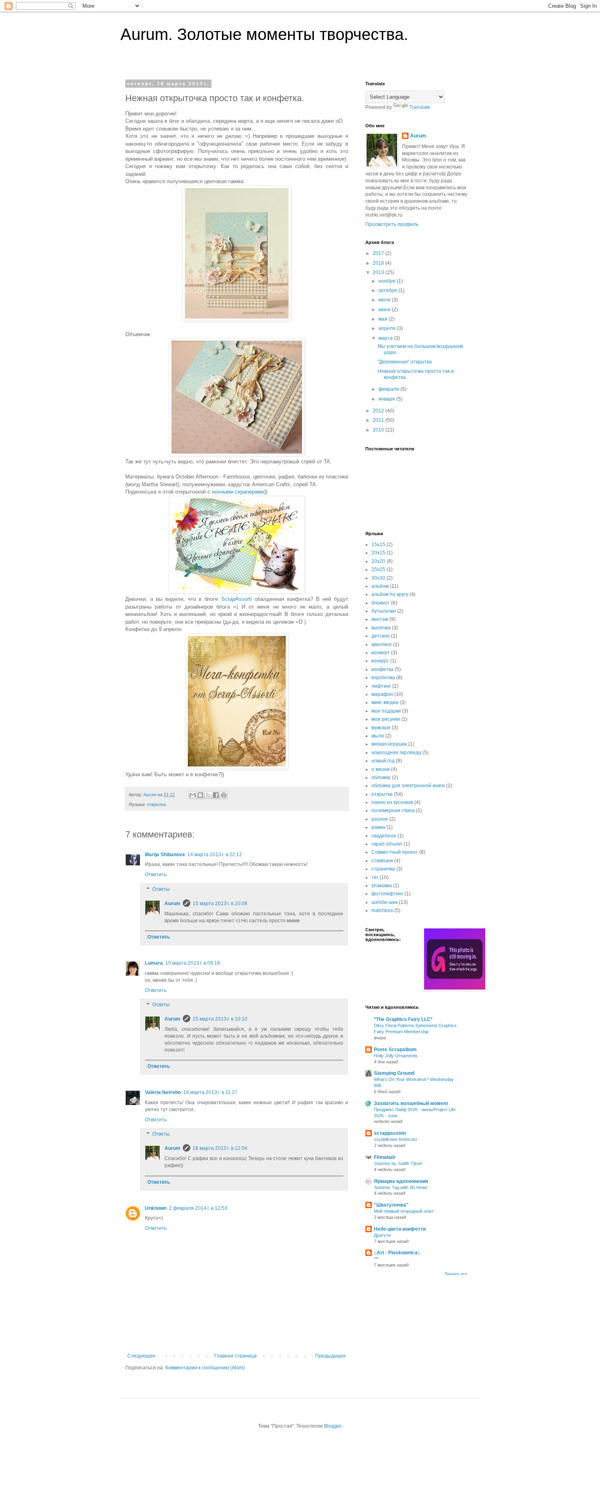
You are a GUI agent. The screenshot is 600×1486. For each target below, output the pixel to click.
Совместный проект (394, 852)
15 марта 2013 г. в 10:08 (220, 903)
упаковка (381, 885)
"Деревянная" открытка (405, 362)
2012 (379, 411)
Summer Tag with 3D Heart (400, 1187)
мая (383, 319)
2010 (379, 430)
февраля (389, 389)
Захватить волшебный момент (411, 1103)
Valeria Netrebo (163, 1092)
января (387, 399)
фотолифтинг (387, 894)
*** (376, 1258)
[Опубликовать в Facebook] (216, 795)
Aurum (172, 903)
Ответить (156, 874)
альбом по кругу (389, 594)
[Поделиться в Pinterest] (224, 795)
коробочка (383, 677)
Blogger (332, 1426)
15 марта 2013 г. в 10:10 (220, 1019)
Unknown (156, 1208)
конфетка (382, 669)
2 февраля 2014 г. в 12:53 (198, 1208)
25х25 (378, 569)
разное (379, 819)
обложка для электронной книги (408, 785)
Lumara (154, 963)
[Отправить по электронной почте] (193, 795)
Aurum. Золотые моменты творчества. (264, 34)
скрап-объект (386, 844)
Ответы (161, 889)
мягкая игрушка (389, 744)
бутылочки (383, 611)
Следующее (141, 1356)
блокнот (380, 603)
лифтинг (381, 686)
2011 (379, 420)
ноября (387, 281)
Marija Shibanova (165, 854)
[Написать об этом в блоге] (200, 795)
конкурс (380, 661)
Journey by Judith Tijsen (398, 1163)
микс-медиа (384, 702)
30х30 (378, 578)
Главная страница (235, 1356)
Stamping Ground (394, 1073)
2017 (379, 253)
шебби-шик (384, 902)
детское (380, 636)
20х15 (378, 553)
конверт (380, 653)
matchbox (382, 910)
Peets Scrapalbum (395, 1049)
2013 (379, 272)
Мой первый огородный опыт (404, 1211)
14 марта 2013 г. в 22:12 (214, 854)
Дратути (382, 1235)
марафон (382, 694)
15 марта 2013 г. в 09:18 (192, 963)
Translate (419, 107)
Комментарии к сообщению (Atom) (205, 1368)
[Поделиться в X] (208, 795)
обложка (381, 777)
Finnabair (385, 1157)
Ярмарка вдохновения (401, 1181)
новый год (383, 761)
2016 (379, 263)
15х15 (378, 544)
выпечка (381, 628)
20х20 (378, 561)
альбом (380, 586)
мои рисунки (385, 719)
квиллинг (381, 644)
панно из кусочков (392, 802)
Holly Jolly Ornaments (396, 1055)
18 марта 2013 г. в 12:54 (220, 1148)
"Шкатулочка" (391, 1205)
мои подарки (386, 711)
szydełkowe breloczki (395, 1139)
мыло (377, 736)
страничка (383, 869)
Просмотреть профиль (391, 224)
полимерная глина (393, 810)
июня (385, 309)
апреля (387, 328)
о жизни (380, 769)
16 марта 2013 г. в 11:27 (210, 1092)
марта (386, 338)
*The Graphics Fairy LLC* (403, 1019)
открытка (156, 804)
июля (385, 300)
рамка (378, 827)
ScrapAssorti (236, 599)
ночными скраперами (238, 492)
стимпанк (382, 861)
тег (374, 877)
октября (388, 290)
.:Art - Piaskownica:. (397, 1253)
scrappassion (390, 1133)
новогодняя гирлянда (396, 752)
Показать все (455, 1274)
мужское (381, 728)
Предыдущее (330, 1356)
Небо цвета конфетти (400, 1229)
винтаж (379, 619)
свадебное (383, 836)
